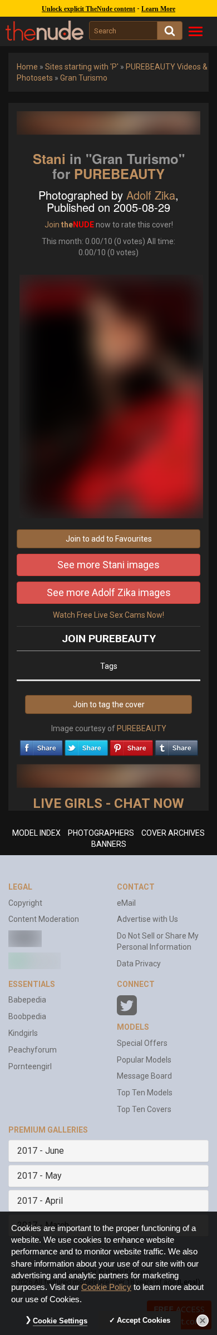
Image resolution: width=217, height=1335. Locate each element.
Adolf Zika (150, 195)
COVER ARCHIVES (173, 832)
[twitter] (86, 745)
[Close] (202, 1320)
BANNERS (108, 844)
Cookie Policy (106, 1287)
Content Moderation (43, 919)
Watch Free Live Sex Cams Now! (108, 615)
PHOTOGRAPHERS (101, 832)
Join (52, 224)
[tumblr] (176, 745)
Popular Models (144, 1059)
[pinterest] (131, 745)
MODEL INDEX (36, 832)
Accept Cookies (143, 1320)
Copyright (25, 903)
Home (27, 66)
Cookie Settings (60, 1321)
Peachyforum (32, 1049)
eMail (126, 903)
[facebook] (41, 745)
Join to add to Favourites (109, 538)
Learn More (158, 9)
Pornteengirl (30, 1066)
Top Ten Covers (144, 1109)
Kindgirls (23, 1033)
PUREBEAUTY (119, 173)
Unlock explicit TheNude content (88, 9)
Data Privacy (139, 963)
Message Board (144, 1075)
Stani (49, 158)
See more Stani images (108, 564)
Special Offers (142, 1043)
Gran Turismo (83, 77)
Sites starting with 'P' (82, 66)
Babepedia (27, 999)
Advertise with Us (147, 919)
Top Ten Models (144, 1092)
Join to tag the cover (109, 704)
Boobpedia (27, 1016)
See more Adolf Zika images (109, 592)
